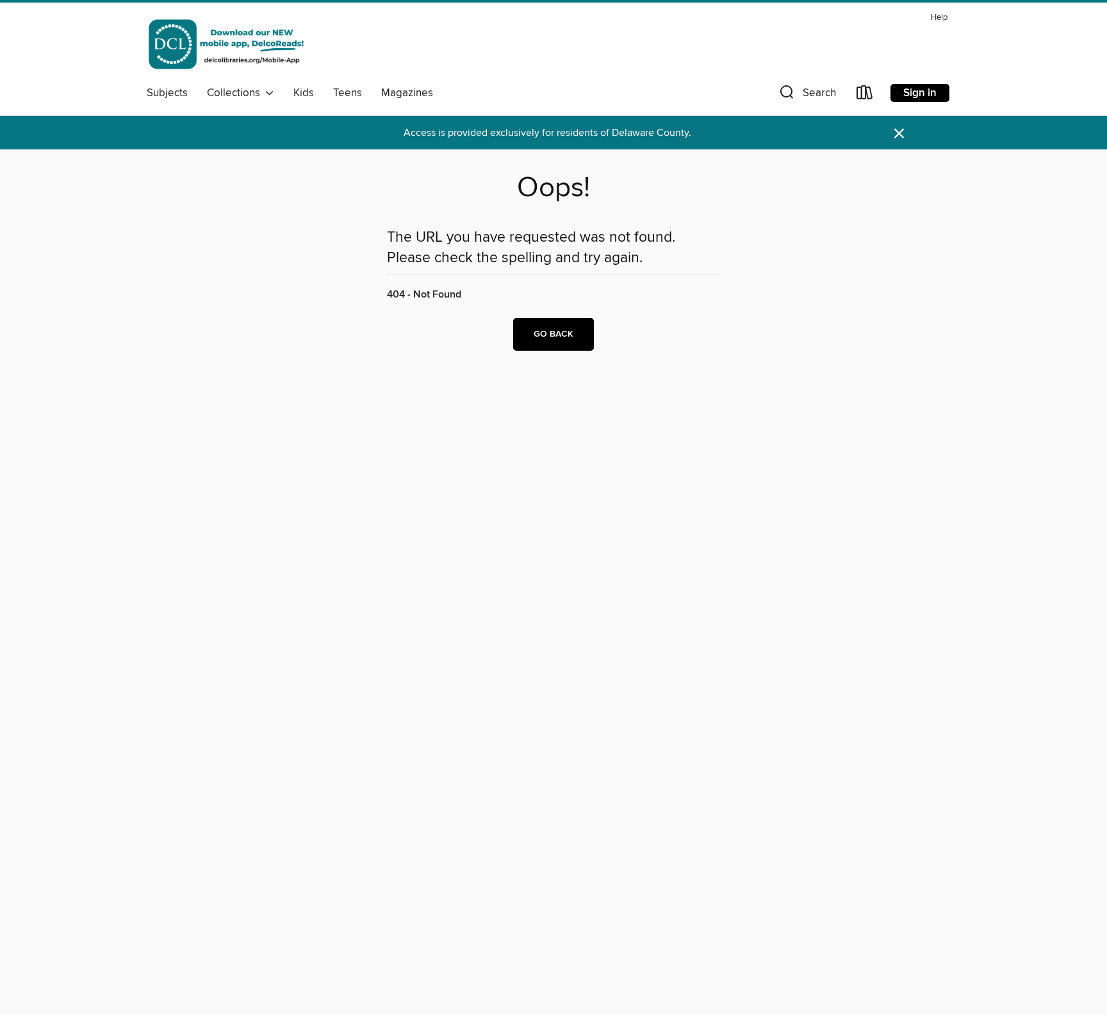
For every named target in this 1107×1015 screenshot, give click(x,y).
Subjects (167, 93)
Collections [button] (236, 93)
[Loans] (865, 95)
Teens (347, 93)
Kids (303, 93)
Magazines (407, 93)
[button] (806, 95)
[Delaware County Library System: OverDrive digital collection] (226, 44)
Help (939, 17)
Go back (553, 334)
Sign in (920, 93)
